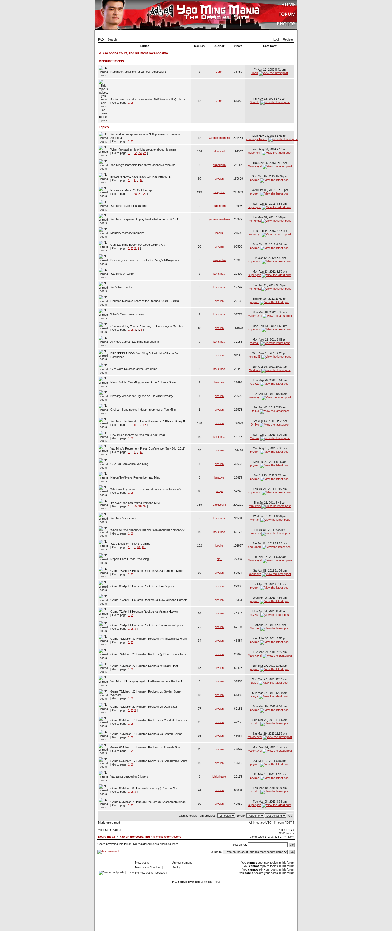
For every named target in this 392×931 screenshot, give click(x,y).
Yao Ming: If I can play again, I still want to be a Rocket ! (146, 681)
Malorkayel (255, 166)
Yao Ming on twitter (122, 273)
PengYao (219, 192)
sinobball (219, 151)
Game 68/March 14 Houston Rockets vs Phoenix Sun (145, 747)
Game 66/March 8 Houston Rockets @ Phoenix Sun (144, 788)
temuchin (255, 506)
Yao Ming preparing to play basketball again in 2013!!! (144, 219)
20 (135, 193)
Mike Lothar (214, 881)
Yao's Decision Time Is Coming (130, 543)
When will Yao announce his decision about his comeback (147, 530)
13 (144, 424)
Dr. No (255, 410)
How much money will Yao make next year (137, 434)
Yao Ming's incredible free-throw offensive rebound (142, 165)
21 (140, 193)
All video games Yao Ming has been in (134, 341)
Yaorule (254, 102)
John (219, 71)
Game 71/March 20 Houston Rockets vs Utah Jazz (143, 706)
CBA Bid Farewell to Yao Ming (129, 464)
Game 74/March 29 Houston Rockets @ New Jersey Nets (148, 654)
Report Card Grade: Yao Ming (129, 559)
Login (276, 39)
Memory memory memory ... (128, 232)
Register (288, 39)
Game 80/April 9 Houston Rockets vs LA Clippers (142, 586)
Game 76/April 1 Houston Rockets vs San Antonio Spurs (146, 625)
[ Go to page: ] (148, 101)
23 (140, 153)
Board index (106, 836)
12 (139, 424)
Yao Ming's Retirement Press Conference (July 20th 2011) (147, 448)
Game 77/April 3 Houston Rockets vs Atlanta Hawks (144, 611)
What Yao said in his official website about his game (143, 149)
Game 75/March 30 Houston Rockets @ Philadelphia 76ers (148, 638)
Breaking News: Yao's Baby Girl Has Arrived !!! (140, 176)
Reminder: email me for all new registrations (138, 71)
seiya (219, 491)
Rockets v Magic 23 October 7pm (132, 190)
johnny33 (255, 356)
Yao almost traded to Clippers (129, 776)
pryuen (219, 178)
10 (138, 547)
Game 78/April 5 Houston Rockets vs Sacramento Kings (146, 570)
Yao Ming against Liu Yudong (128, 205)
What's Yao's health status (127, 314)
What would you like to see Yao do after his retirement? (145, 489)
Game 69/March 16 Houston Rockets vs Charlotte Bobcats (148, 720)
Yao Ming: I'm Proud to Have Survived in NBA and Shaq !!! (147, 421)
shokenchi (254, 546)
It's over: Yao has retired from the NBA (135, 502)
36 (140, 506)
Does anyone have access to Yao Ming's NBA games (144, 260)
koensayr (255, 234)
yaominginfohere (219, 137)
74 (284, 836)
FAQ (101, 39)
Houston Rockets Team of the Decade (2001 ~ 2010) (144, 300)
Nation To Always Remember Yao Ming (135, 477)
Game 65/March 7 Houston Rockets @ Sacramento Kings (148, 801)
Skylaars (255, 370)
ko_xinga (255, 220)
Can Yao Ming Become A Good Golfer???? (137, 244)
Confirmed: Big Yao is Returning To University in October (146, 326)
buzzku (219, 382)
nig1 (219, 559)
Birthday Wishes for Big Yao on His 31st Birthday (141, 396)
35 (135, 506)
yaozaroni (219, 504)
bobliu (219, 232)
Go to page (257, 836)
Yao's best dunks (121, 287)
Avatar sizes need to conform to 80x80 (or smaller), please (148, 99)
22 (135, 153)
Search (112, 39)
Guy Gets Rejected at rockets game (133, 368)
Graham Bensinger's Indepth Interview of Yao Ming (143, 409)
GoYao (254, 383)
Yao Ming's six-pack (123, 518)
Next (291, 836)
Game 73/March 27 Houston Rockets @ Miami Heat (144, 665)
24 (144, 153)
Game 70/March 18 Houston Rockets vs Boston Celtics (146, 733)
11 (135, 424)
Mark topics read (109, 822)
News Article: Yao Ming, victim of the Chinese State (143, 382)
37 (144, 506)
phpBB (189, 881)
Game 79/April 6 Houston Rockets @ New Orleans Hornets (148, 599)
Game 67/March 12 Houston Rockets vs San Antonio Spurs (148, 761)
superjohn (254, 152)
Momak (254, 343)
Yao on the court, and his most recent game (135, 53)
